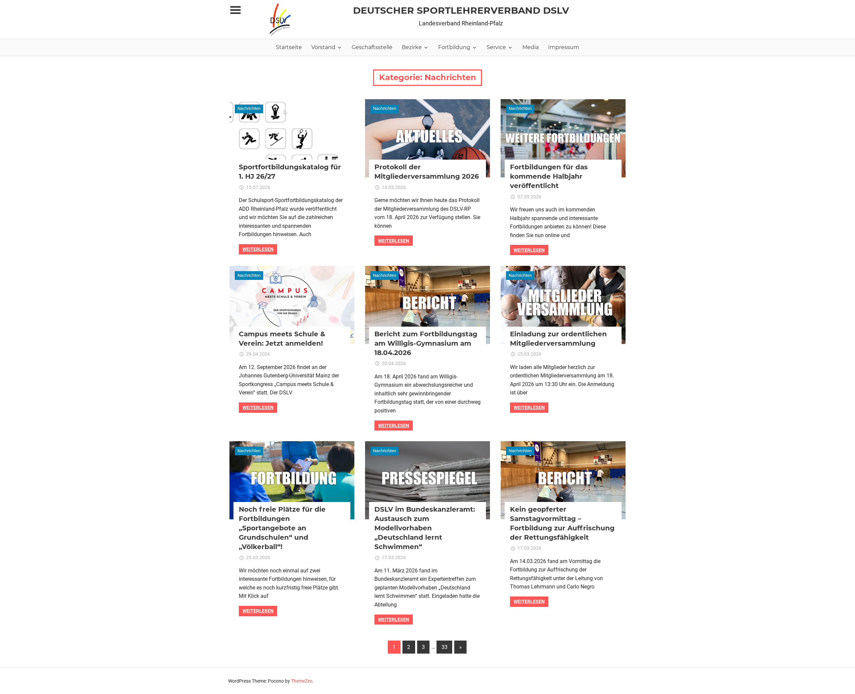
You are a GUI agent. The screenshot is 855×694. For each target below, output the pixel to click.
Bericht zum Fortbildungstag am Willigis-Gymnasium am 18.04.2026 (425, 343)
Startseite (289, 47)
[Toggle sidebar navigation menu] (235, 10)
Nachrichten (249, 108)
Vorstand (323, 47)
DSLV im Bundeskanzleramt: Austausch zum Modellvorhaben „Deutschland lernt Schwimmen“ (424, 528)
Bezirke (412, 47)
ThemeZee (301, 681)
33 (445, 647)
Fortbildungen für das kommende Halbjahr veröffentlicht (549, 176)
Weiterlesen (258, 249)
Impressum (563, 47)
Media (530, 47)
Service (496, 47)
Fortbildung (454, 47)
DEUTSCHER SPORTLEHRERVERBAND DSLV (461, 10)
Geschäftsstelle (372, 47)
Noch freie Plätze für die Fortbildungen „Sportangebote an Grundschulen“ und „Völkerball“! (282, 528)
